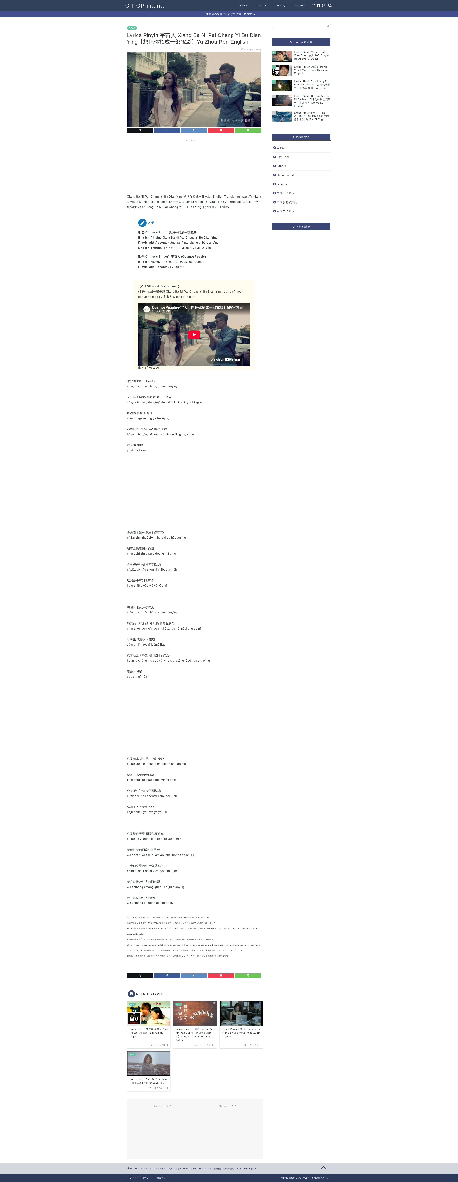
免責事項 (161, 1178)
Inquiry (280, 5)
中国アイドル (285, 193)
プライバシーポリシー (140, 1178)
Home (244, 5)
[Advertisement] (194, 165)
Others (281, 165)
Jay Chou (283, 156)
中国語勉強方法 (287, 202)
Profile (261, 5)
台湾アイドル (285, 211)
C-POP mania (144, 6)
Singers (282, 184)
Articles (300, 5)
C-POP (132, 28)
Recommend (285, 175)
